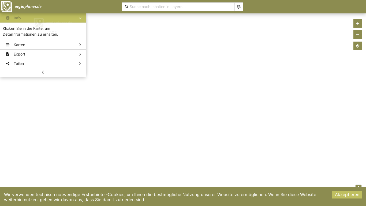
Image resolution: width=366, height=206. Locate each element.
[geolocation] (357, 46)
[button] (43, 18)
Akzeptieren (347, 194)
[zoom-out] (357, 34)
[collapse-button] (43, 72)
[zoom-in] (357, 23)
